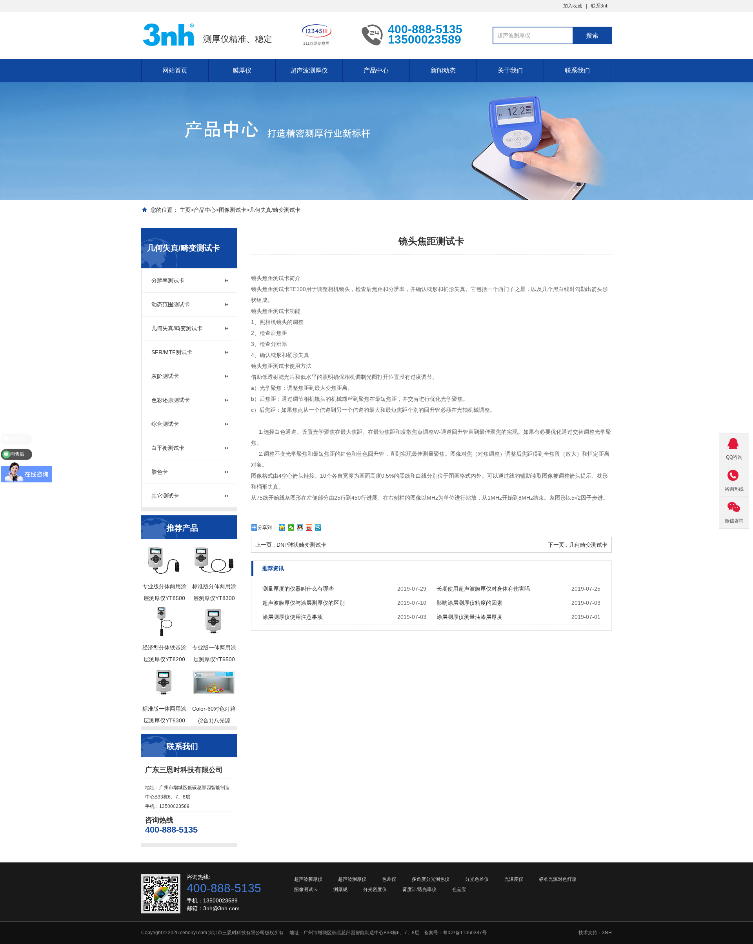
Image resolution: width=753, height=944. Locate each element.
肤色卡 (159, 472)
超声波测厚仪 (309, 70)
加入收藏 (572, 6)
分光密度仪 (375, 889)
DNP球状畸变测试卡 (301, 545)
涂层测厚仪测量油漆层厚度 (469, 617)
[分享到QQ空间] (282, 527)
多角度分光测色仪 (430, 879)
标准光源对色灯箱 (558, 879)
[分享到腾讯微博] (318, 527)
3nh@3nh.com (221, 908)
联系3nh (600, 6)
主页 (185, 210)
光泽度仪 (513, 879)
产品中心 (376, 70)
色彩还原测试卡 (170, 400)
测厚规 (340, 889)
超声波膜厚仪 (308, 879)
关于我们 (510, 70)
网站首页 (174, 70)
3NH (607, 932)
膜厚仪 (242, 70)
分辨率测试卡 (167, 280)
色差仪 (389, 879)
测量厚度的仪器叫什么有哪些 (298, 589)
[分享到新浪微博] (309, 527)
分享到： (267, 527)
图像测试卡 (232, 210)
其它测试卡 (165, 496)
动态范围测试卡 (170, 304)
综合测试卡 (165, 424)
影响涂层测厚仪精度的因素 (469, 603)
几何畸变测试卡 (588, 545)
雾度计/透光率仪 (419, 889)
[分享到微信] (291, 527)
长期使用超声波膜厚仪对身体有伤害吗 (483, 589)
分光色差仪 (477, 879)
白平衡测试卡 (167, 448)
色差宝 (459, 889)
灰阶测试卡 (165, 376)
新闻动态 (443, 70)
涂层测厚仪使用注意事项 (292, 617)
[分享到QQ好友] (300, 527)
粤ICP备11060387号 (465, 932)
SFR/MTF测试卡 (171, 352)
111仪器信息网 (316, 43)
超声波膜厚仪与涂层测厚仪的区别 (303, 603)
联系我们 (577, 70)
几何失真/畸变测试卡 (274, 210)
